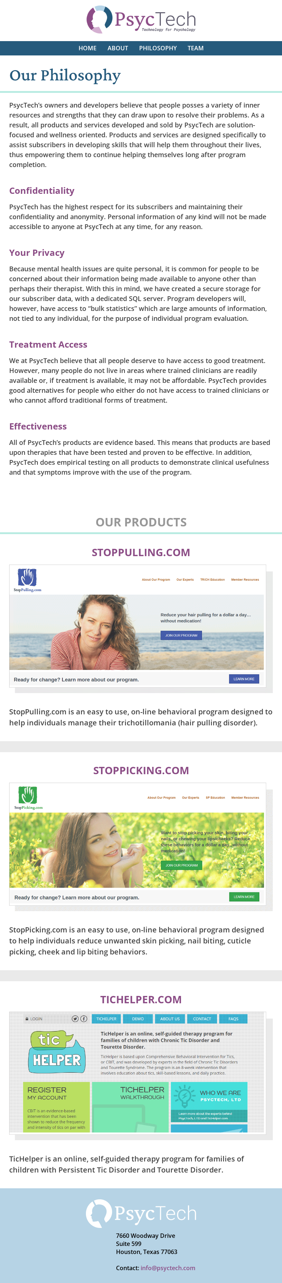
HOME (88, 48)
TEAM (196, 48)
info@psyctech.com (168, 1268)
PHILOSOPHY (158, 48)
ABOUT (118, 48)
